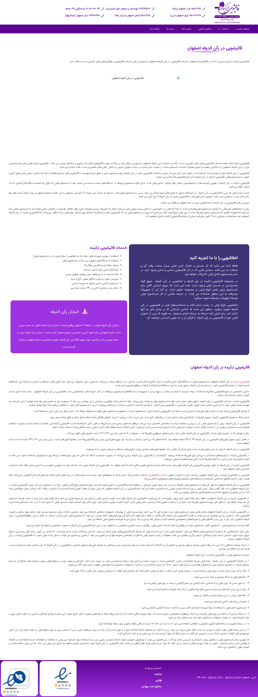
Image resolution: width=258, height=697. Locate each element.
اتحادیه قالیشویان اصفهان (153, 475)
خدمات (225, 29)
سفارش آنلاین (205, 29)
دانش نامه (186, 29)
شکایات (158, 674)
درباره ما (170, 29)
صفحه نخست (242, 29)
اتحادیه (212, 61)
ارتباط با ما (155, 29)
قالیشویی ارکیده (241, 382)
